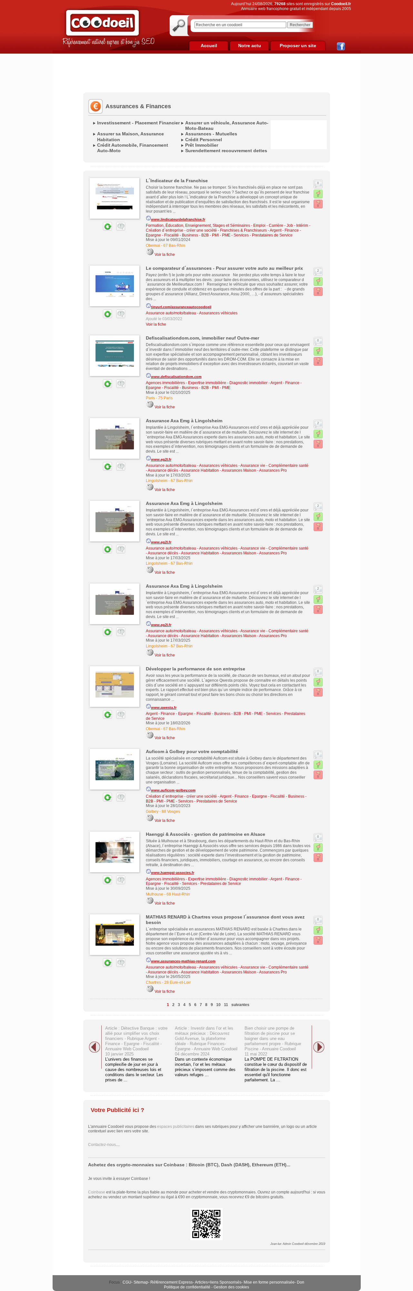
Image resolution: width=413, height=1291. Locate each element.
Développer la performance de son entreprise (195, 668)
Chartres (153, 982)
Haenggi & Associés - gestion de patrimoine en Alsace (205, 834)
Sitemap (141, 1282)
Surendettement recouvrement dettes (226, 150)
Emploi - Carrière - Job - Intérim (280, 225)
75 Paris (165, 398)
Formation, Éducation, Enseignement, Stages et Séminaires (198, 225)
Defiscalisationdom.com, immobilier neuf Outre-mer (202, 338)
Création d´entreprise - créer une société (181, 230)
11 (226, 1004)
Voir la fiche (165, 254)
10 (218, 1004)
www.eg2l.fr (161, 459)
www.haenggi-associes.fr (172, 873)
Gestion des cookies (231, 1287)
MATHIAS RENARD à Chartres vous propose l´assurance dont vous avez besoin (225, 919)
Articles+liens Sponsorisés (218, 1282)
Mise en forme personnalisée (269, 1282)
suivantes (240, 1004)
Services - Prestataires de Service (263, 235)
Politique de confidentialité (187, 1287)
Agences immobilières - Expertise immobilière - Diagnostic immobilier (206, 383)
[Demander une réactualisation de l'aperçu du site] (100, 229)
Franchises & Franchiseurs (243, 230)
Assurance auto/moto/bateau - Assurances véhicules (191, 313)
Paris (150, 398)
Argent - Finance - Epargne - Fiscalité (178, 713)
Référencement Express (171, 1282)
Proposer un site (298, 45)
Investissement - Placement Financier (138, 122)
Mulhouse (154, 894)
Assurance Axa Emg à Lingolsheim (184, 420)
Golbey (152, 811)
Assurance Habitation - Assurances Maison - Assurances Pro (234, 470)
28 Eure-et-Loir (177, 982)
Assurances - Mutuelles (211, 133)
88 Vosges (171, 811)
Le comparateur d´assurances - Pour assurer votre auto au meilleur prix (224, 268)
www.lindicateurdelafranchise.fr (178, 219)
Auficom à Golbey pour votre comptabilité (192, 751)
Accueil (209, 45)
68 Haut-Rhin (178, 894)
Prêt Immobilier (201, 145)
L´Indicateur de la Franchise (177, 180)
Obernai (153, 245)
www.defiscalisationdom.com (176, 377)
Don (300, 1282)
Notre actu (249, 45)
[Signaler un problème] (119, 229)
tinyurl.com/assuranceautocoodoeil (181, 307)
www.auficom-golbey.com (173, 790)
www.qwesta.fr (163, 707)
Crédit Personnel (203, 139)
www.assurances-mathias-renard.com (183, 961)
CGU (127, 1282)
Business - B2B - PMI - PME (206, 235)
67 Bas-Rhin (174, 245)
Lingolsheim (156, 480)
